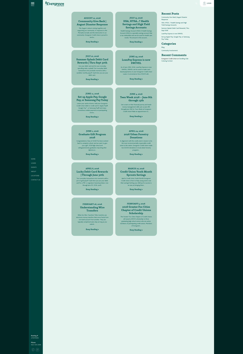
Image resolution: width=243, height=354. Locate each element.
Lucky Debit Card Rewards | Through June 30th (92, 173)
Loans (33, 163)
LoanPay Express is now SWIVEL (136, 61)
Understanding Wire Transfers (92, 209)
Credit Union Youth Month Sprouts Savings (136, 173)
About (33, 171)
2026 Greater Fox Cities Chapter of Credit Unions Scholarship (136, 210)
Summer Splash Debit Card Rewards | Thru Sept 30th (92, 61)
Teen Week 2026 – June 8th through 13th (136, 99)
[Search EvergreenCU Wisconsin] (196, 3)
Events (34, 167)
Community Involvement (169, 50)
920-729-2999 (36, 345)
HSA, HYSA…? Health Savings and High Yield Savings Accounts (136, 24)
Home (33, 159)
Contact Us (35, 180)
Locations (35, 176)
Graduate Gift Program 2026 (92, 136)
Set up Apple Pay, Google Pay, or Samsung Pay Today (92, 98)
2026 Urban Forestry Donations (136, 136)
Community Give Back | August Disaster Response (92, 23)
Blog (162, 47)
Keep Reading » (92, 41)
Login (208, 3)
